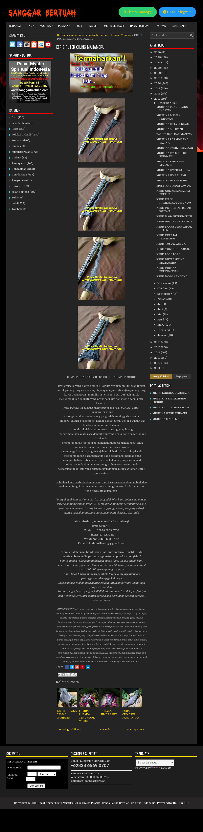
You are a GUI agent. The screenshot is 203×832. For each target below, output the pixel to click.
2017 (157, 98)
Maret (161, 324)
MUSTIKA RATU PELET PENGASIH (171, 155)
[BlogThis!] (63, 675)
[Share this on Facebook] (67, 667)
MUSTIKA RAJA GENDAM (173, 123)
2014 (157, 352)
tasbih (15, 203)
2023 (157, 67)
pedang (104, 35)
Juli (160, 304)
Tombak (126, 35)
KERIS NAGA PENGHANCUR (174, 216)
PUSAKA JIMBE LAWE (109, 712)
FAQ (31, 25)
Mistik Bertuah (114, 25)
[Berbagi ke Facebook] (71, 675)
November (164, 283)
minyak (16, 146)
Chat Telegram (179, 12)
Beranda (15, 25)
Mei (160, 314)
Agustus (162, 298)
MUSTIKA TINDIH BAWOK (173, 185)
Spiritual (179, 25)
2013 (157, 357)
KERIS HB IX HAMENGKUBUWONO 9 (173, 201)
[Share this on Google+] (77, 667)
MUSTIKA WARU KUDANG (169, 413)
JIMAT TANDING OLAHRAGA (170, 392)
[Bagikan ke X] (67, 675)
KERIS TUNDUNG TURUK (173, 249)
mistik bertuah (88, 35)
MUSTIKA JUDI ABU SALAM (170, 407)
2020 (158, 83)
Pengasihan (19, 168)
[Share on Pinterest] (82, 667)
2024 (157, 62)
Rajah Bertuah (140, 25)
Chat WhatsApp (139, 12)
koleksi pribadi (21, 134)
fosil (14, 117)
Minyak (161, 25)
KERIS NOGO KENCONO (172, 276)
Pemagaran (19, 163)
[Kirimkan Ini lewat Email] (60, 675)
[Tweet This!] (72, 667)
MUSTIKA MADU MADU (168, 418)
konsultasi (18, 140)
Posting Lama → (137, 729)
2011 (157, 368)
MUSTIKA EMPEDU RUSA (173, 170)
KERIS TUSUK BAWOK (171, 243)
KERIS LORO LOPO (168, 254)
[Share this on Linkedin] (88, 667)
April (161, 319)
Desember (164, 102)
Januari (162, 335)
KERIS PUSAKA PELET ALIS (174, 221)
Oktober (163, 288)
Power (115, 35)
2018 (157, 93)
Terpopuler (182, 376)
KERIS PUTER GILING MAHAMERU (80, 47)
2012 (157, 362)
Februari (163, 330)
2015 (157, 347)
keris (74, 35)
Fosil (79, 25)
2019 (157, 88)
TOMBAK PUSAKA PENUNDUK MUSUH (87, 715)
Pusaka (64, 25)
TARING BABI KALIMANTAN (174, 134)
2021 (157, 78)
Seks (15, 197)
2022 (157, 72)
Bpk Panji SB (181, 803)
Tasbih (93, 25)
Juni (160, 309)
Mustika (46, 25)
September (164, 293)
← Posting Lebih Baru (69, 729)
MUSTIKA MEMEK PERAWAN (168, 117)
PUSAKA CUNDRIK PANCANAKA (130, 714)
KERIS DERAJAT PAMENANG (166, 237)
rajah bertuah (20, 191)
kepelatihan (19, 123)
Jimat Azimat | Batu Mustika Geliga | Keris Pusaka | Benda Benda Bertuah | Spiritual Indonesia (96, 803)
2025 (157, 57)
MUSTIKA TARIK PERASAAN (174, 147)
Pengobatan (19, 180)
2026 (157, 52)
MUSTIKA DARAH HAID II (173, 180)
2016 (157, 342)
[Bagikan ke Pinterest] (75, 675)
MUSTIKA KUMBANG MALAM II (170, 163)
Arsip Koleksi (161, 376)
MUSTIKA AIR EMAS (169, 129)
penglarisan (19, 174)
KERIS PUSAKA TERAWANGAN (167, 269)
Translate (165, 767)
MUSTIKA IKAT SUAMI (171, 175)
